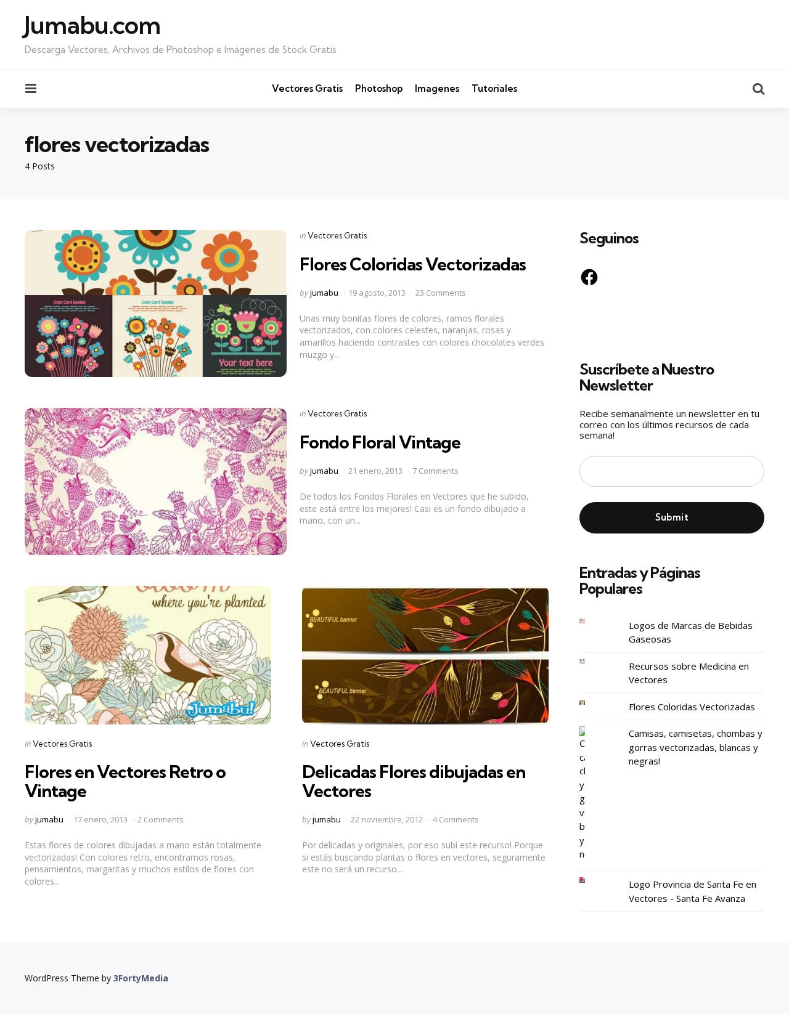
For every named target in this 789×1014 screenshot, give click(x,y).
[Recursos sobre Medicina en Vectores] (591, 662)
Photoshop (379, 88)
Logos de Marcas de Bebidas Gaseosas (691, 632)
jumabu (324, 292)
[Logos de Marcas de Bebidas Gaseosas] (591, 621)
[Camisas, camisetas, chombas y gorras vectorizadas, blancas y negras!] (591, 793)
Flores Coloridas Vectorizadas (413, 264)
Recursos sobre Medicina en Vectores (689, 673)
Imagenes (437, 88)
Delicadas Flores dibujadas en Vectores (413, 781)
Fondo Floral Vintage (380, 442)
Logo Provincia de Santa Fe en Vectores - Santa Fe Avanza (692, 891)
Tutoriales (494, 88)
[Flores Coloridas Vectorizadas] (591, 703)
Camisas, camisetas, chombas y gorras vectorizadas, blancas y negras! (695, 747)
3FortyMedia (140, 978)
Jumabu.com (92, 25)
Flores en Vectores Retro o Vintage (125, 781)
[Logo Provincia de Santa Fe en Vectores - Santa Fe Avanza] (591, 880)
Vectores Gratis (307, 88)
